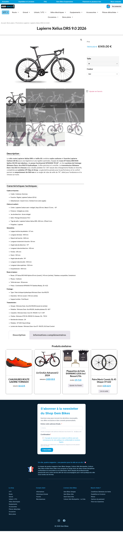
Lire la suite (104, 391)
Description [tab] (19, 335)
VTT (4, 12)
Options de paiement (97, 499)
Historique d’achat (42, 494)
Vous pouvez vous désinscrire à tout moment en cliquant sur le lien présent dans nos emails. (60, 445)
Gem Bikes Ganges (70, 491)
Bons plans (66, 17)
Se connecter (116, 6)
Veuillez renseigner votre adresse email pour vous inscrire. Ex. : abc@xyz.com (61, 431)
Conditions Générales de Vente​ (101, 491)
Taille (89, 58)
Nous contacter (116, 2)
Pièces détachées (109, 12)
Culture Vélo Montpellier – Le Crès (74, 499)
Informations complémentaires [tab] (49, 335)
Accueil (3, 23)
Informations (40, 491)
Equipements (75, 12)
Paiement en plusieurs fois (92, 2)
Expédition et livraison (98, 494)
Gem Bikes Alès (69, 494)
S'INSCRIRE (46, 450)
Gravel (25, 12)
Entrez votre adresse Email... (51, 424)
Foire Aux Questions (97, 501)
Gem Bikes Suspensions (64, 2)
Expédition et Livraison (26, 2)
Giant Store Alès (69, 496)
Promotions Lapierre (22, 23)
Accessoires (91, 12)
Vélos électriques (57, 12)
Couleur (90, 69)
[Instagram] (59, 520)
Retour (93, 496)
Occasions (52, 17)
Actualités (5, 2)
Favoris (38, 496)
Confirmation (45, 434)
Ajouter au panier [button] (76, 385)
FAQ (45, 2)
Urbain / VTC (39, 12)
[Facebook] (64, 520)
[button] (81, 40)
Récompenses (40, 499)
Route (14, 12)
